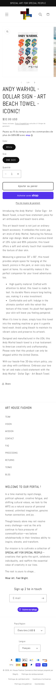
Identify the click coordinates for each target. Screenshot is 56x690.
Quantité (7, 167)
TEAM (7, 416)
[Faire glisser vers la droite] (35, 82)
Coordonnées (40, 684)
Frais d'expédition (22, 123)
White (9, 147)
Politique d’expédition (23, 684)
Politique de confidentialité (18, 679)
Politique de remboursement (32, 674)
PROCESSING (11, 452)
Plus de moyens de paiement (28, 203)
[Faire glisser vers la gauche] (21, 82)
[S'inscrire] (42, 598)
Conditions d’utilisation (42, 679)
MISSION (9, 431)
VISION (8, 423)
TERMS (8, 467)
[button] (6, 14)
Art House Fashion (17, 670)
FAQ (7, 445)
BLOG (7, 474)
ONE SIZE (11, 159)
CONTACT (9, 438)
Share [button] (8, 383)
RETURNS (9, 460)
